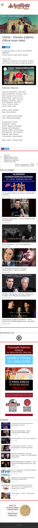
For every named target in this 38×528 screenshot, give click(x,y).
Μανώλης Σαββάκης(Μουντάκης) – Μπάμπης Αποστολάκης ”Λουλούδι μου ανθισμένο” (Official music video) (11, 158)
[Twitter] (20, 525)
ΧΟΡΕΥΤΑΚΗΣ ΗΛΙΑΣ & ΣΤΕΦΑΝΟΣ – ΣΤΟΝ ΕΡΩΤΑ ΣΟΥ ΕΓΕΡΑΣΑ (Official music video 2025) (18, 320)
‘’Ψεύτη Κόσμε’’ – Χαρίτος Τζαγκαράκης (23, 493)
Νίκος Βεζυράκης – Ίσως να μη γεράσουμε (16, 244)
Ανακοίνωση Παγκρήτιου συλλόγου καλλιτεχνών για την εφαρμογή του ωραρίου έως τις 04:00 (21, 486)
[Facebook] (18, 525)
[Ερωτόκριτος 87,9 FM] (19, 6)
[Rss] (17, 525)
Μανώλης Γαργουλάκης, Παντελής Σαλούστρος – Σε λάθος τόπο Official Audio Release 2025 (18, 295)
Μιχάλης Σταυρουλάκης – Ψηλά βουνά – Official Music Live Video (24, 164)
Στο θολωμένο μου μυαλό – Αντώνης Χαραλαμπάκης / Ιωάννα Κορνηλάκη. (14, 269)
